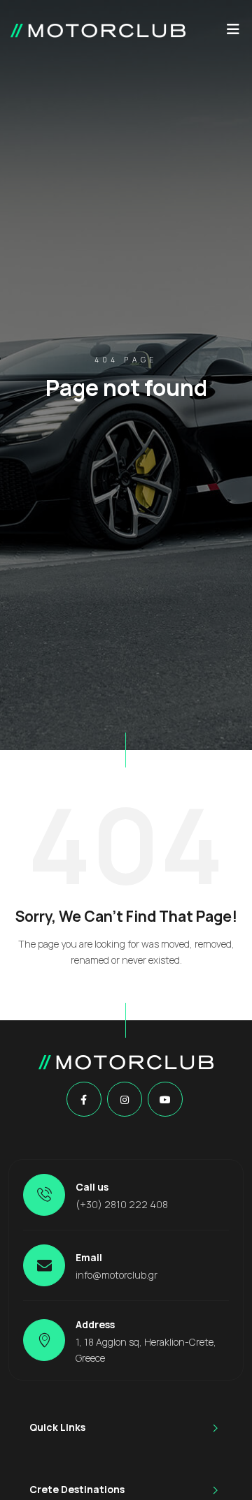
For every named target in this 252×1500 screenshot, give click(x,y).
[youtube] (165, 1099)
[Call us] (44, 1195)
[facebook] (83, 1099)
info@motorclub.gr (117, 1274)
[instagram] (124, 1099)
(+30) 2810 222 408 (122, 1204)
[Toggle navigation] (233, 33)
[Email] (44, 1265)
